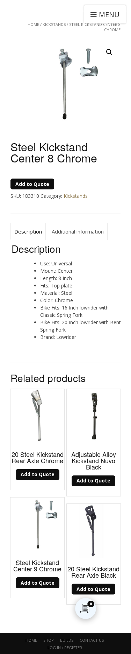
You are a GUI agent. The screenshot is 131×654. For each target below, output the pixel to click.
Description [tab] (28, 231)
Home (33, 24)
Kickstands (54, 24)
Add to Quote (32, 184)
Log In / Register (65, 647)
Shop (48, 640)
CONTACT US (92, 640)
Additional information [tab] (78, 231)
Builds (66, 640)
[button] (109, 52)
